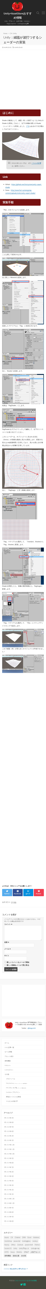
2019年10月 (10, 1154)
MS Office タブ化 (16, 1088)
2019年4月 (10, 1181)
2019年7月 (10, 1167)
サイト (6, 956)
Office (13, 1245)
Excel (29, 1237)
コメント (8, 924)
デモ (27, 126)
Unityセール (35, 1248)
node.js (35, 1241)
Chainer (17, 1237)
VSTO (6, 1252)
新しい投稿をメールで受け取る (18, 965)
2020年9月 (10, 1127)
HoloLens (8, 1065)
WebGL (19, 1252)
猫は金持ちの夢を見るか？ (19, 1269)
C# (11, 33)
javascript (17, 1241)
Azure (6, 1237)
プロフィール (10, 1079)
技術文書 (16, 1256)
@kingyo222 (32, 1028)
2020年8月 (10, 1131)
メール (7, 949)
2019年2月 (10, 1190)
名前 (6, 942)
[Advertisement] (23, 76)
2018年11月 (10, 1203)
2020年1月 (10, 1140)
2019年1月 (10, 1194)
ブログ (26, 1252)
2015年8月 (10, 1221)
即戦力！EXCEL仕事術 (13, 1097)
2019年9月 (10, 1158)
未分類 (23, 1256)
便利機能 (8, 1061)
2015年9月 (10, 1217)
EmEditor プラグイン (13, 1092)
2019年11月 (10, 1149)
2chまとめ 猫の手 (12, 1101)
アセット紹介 (9, 1056)
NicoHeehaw (17, 1083)
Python (37, 1245)
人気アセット (35, 1252)
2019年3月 (10, 1185)
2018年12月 (10, 1199)
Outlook (20, 1245)
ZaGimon (7, 1269)
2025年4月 (10, 1118)
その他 (7, 1074)
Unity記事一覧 (9, 1047)
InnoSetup (8, 1241)
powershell (29, 1245)
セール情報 (8, 1052)
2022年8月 (10, 1122)
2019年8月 (10, 1163)
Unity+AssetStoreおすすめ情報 (26, 1280)
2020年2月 (10, 1136)
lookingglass (26, 1241)
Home (5, 33)
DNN (24, 1237)
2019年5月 (10, 1176)
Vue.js (12, 1252)
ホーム (7, 1043)
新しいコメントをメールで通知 (18, 962)
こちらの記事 (36, 163)
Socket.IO (8, 1248)
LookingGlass (9, 1070)
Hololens (36, 1237)
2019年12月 (10, 1145)
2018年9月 (10, 1208)
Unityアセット (24, 1248)
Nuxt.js (6, 1245)
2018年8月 (10, 1212)
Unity (15, 33)
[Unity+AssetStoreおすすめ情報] (17, 6)
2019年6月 (10, 1172)
